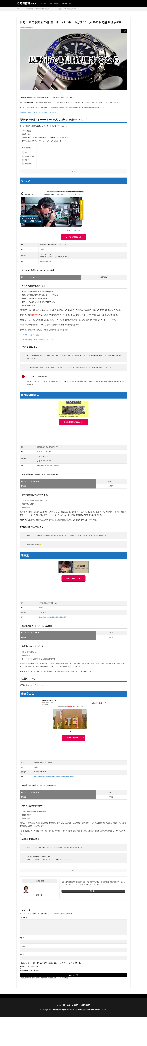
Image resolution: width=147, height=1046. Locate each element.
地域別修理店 (66, 3)
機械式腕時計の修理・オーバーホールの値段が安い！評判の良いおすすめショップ (79, 1010)
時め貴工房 (27, 163)
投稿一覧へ (93, 891)
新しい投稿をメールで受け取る (29, 970)
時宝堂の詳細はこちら (73, 578)
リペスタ (26, 152)
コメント (23, 917)
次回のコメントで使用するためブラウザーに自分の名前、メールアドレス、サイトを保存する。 (51, 963)
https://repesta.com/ (46, 261)
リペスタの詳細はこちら (73, 237)
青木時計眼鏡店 (28, 156)
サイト (22, 954)
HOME (18, 9)
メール (23, 946)
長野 (28, 27)
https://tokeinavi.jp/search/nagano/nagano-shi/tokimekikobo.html (54, 776)
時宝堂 (25, 160)
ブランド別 (41, 3)
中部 (31, 27)
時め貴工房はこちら (73, 738)
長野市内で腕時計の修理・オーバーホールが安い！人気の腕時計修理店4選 (56, 9)
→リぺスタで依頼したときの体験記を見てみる (36, 340)
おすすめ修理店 (53, 3)
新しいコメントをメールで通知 (29, 966)
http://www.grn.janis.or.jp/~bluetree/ (48, 465)
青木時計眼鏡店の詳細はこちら (73, 422)
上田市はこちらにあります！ (30, 112)
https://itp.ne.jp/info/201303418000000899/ (53, 617)
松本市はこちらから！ (50, 112)
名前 (22, 938)
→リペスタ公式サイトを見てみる (32, 335)
